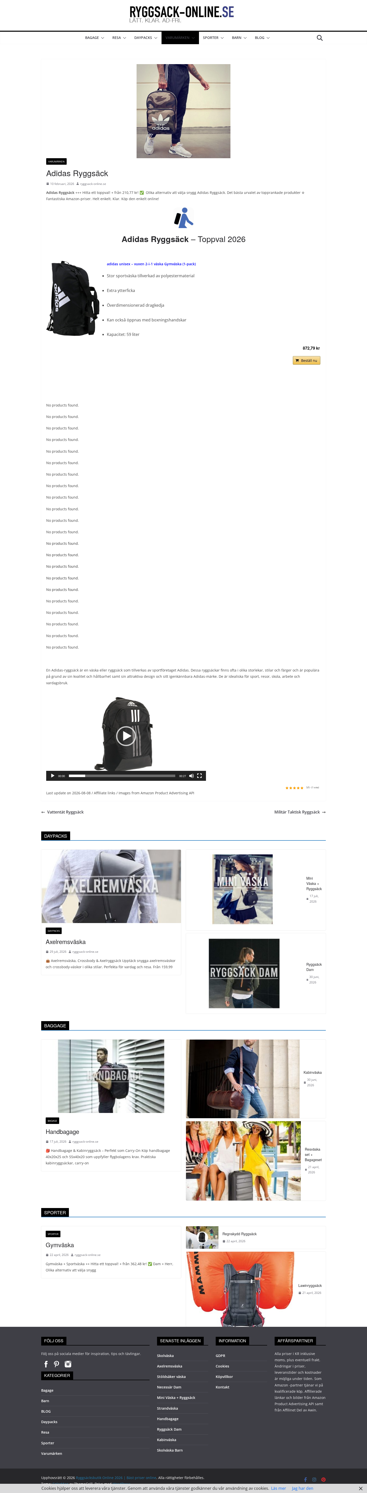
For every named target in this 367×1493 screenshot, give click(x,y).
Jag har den (302, 1488)
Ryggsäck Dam (314, 967)
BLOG (259, 37)
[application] (126, 736)
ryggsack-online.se (93, 184)
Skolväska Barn (170, 1450)
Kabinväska (313, 1072)
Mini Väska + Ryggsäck (314, 883)
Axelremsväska (66, 941)
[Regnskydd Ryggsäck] (202, 1237)
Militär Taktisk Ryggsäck (297, 812)
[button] (101, 38)
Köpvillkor (224, 1376)
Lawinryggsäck (310, 1285)
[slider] (122, 776)
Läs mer (278, 1488)
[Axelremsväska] (111, 886)
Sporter (210, 37)
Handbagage (62, 1131)
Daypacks (143, 37)
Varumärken (177, 37)
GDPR (220, 1355)
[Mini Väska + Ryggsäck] (244, 890)
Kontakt (222, 1387)
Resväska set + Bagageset (313, 1154)
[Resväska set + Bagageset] (243, 1161)
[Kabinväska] (243, 1079)
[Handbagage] (111, 1076)
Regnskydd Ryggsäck (239, 1233)
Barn (236, 37)
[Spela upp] (52, 775)
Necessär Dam (169, 1387)
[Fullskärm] (199, 775)
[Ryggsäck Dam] (244, 973)
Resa (116, 37)
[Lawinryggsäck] (240, 1289)
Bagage (92, 37)
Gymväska (60, 1244)
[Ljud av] (191, 775)
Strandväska (167, 1408)
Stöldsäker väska (171, 1376)
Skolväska (165, 1355)
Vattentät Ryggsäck (65, 812)
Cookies (222, 1366)
